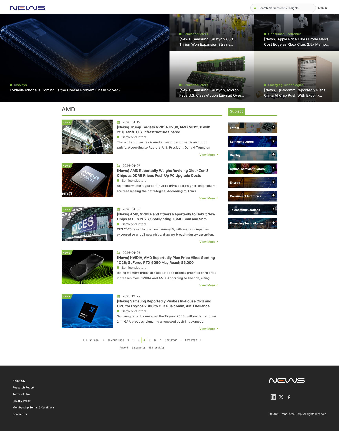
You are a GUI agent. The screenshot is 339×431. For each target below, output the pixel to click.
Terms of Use (21, 394)
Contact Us (20, 414)
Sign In (322, 7)
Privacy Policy (22, 400)
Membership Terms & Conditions (34, 407)
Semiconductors (134, 137)
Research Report (23, 387)
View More (207, 155)
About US (19, 380)
